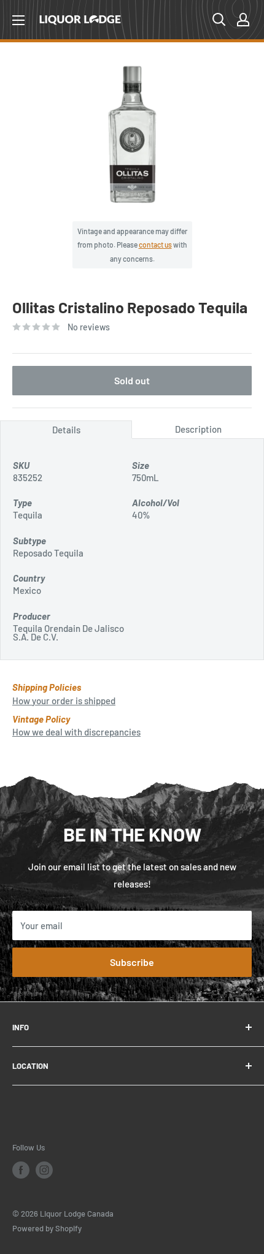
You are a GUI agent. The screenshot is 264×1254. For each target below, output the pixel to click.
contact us (155, 244)
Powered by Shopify (47, 1228)
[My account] (243, 19)
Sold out (132, 380)
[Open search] (219, 19)
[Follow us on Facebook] (20, 1170)
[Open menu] (18, 20)
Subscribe (132, 962)
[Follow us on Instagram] (44, 1170)
